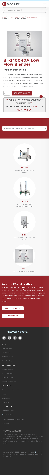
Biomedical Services (9, 381)
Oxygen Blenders (32, 17)
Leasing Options (7, 369)
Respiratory (20, 17)
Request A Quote (12, 308)
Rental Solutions (7, 373)
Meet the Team (7, 348)
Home (4, 17)
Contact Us (13, 316)
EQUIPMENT (6, 386)
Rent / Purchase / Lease (10, 390)
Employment (6, 423)
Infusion (4, 394)
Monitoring (5, 402)
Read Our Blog (7, 361)
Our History (6, 352)
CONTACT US (24, 109)
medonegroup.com (26, 452)
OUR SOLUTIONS (8, 365)
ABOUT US (6, 344)
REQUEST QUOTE (22, 93)
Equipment (10, 17)
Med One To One (8, 357)
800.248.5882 (8, 415)
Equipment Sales (7, 377)
